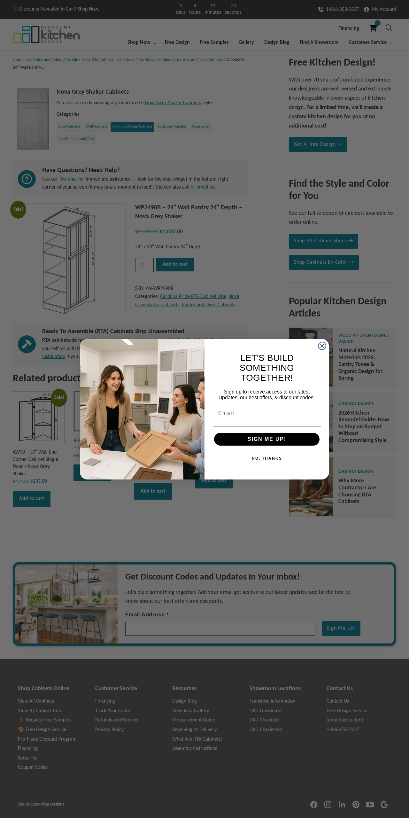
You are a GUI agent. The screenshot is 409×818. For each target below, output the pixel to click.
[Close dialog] (322, 346)
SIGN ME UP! (267, 439)
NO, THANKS (267, 458)
